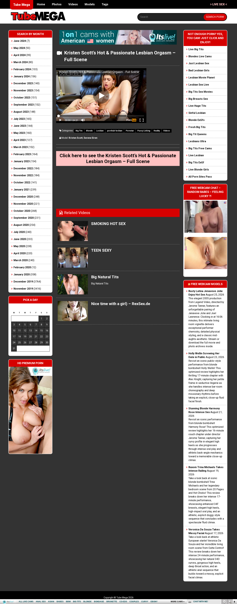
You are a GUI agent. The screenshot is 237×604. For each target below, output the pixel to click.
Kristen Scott (76, 138)
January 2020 (22, 274)
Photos (56, 4)
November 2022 (23, 175)
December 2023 (23, 83)
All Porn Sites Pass (200, 176)
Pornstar (130, 131)
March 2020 (21, 260)
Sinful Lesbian (197, 112)
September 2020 (24, 217)
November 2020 (23, 203)
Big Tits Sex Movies (200, 91)
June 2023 (20, 125)
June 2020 (20, 239)
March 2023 (21, 147)
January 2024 (22, 76)
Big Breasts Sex (198, 98)
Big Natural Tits (105, 277)
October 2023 (22, 97)
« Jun (13, 354)
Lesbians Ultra (197, 141)
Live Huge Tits (197, 105)
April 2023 (20, 140)
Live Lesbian (196, 155)
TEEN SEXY (101, 250)
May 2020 (19, 246)
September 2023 (24, 104)
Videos (73, 4)
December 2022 (23, 168)
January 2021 (22, 189)
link (234, 554)
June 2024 (20, 40)
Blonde (89, 131)
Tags (105, 4)
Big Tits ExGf (196, 162)
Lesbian (100, 131)
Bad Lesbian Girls (198, 70)
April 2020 (20, 253)
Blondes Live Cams (200, 56)
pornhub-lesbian (114, 131)
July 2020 (19, 232)
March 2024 (21, 62)
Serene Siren (90, 138)
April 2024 (20, 55)
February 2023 (22, 154)
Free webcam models (207, 284)
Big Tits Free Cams (200, 148)
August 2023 (21, 111)
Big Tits (79, 131)
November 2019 (23, 288)
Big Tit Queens (197, 134)
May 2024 (19, 48)
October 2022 (22, 182)
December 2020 (23, 196)
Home (41, 4)
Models (90, 4)
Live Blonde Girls (198, 169)
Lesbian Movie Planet (201, 77)
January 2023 (22, 161)
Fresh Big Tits (197, 127)
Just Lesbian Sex (198, 63)
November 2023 (23, 90)
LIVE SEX (218, 4)
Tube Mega (21, 5)
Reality (157, 131)
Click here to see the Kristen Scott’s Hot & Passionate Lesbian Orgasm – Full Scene (118, 158)
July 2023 (19, 118)
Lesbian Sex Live (198, 84)
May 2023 (19, 132)
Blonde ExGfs (196, 120)
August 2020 (21, 224)
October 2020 (22, 210)
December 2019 (23, 281)
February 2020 (22, 267)
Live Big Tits (196, 49)
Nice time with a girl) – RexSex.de (120, 304)
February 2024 (22, 69)
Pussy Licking (143, 131)
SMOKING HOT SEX (108, 223)
